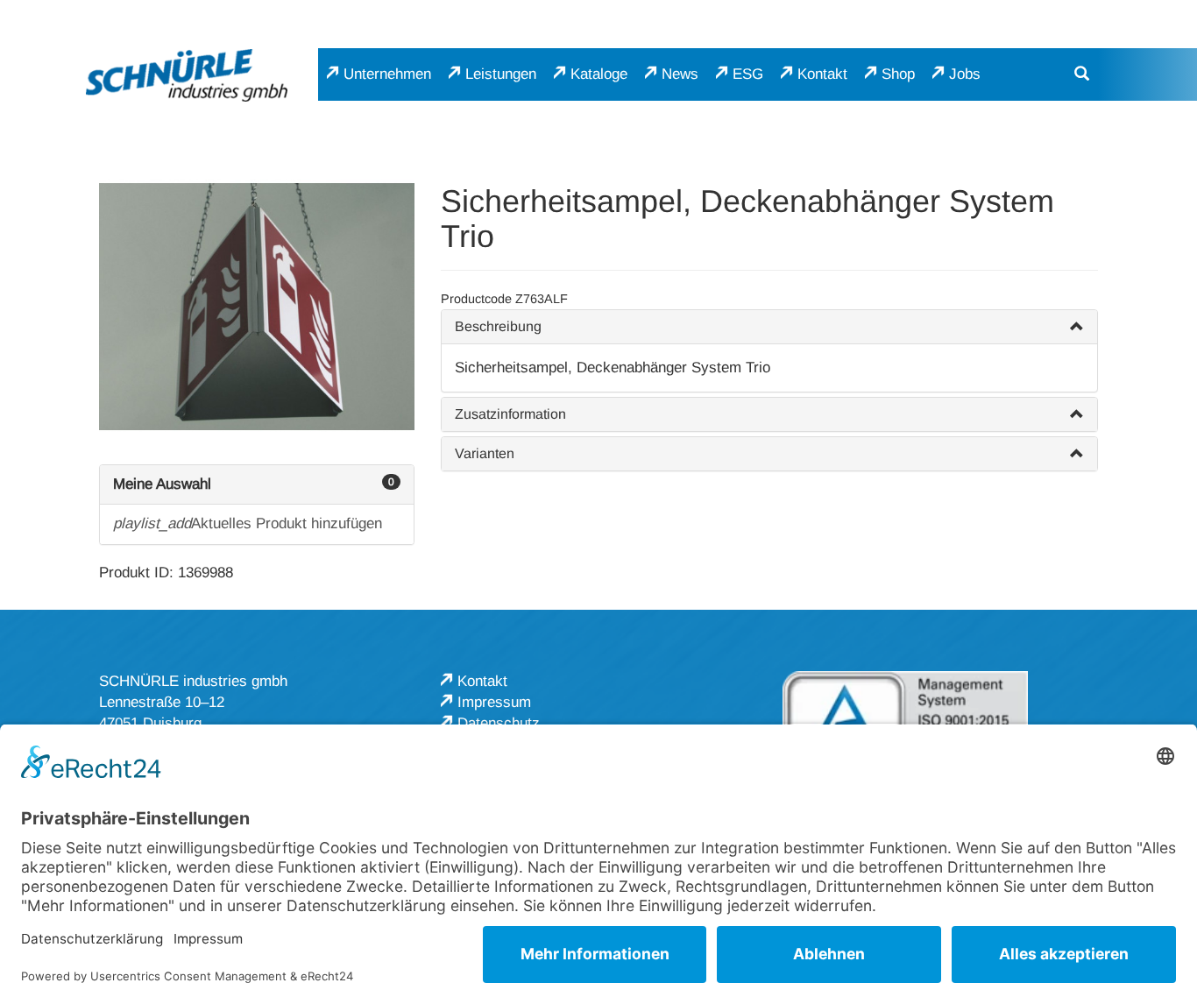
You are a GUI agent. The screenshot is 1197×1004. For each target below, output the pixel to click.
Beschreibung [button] (498, 326)
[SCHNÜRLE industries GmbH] (186, 75)
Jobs (965, 74)
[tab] (769, 326)
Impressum (494, 702)
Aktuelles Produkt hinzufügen (247, 523)
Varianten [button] (484, 453)
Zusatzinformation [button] (510, 414)
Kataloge (598, 74)
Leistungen (500, 74)
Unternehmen (387, 74)
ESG (748, 74)
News (680, 74)
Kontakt (822, 74)
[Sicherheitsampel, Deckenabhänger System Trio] (256, 306)
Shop (898, 74)
